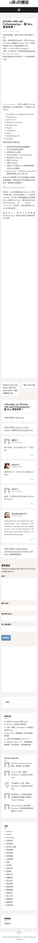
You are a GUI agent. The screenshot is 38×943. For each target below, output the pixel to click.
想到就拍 (9, 853)
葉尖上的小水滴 (29, 385)
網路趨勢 (9, 890)
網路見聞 (9, 887)
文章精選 (9, 859)
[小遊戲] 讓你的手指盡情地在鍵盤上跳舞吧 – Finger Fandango (21, 797)
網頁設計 (9, 893)
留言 (3, 576)
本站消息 (9, 868)
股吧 (13, 440)
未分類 (8, 865)
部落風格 (9, 905)
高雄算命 (7, 923)
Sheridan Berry (18, 513)
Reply (32, 455)
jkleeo (14, 464)
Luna (13, 772)
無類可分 (9, 874)
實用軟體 (9, 850)
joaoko (12, 31)
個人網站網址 (6, 624)
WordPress (10, 837)
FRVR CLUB (19, 418)
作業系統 (9, 840)
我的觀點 (9, 856)
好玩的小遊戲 (11, 847)
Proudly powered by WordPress (12, 937)
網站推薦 (9, 883)
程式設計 (9, 880)
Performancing (12, 54)
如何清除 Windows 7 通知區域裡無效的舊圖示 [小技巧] (22, 808)
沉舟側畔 (14, 783)
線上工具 (9, 896)
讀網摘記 (9, 902)
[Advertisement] (19, 81)
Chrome (9, 831)
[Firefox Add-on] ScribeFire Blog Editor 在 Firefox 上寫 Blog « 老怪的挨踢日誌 (18, 551)
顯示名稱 (5, 603)
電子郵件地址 (7, 614)
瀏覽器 (8, 871)
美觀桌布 (9, 899)
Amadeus (31, 937)
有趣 (8, 862)
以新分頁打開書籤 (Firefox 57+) (18, 739)
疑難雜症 (9, 877)
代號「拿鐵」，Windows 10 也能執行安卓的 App (22, 775)
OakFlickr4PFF (8, 205)
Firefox (17, 31)
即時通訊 (9, 844)
